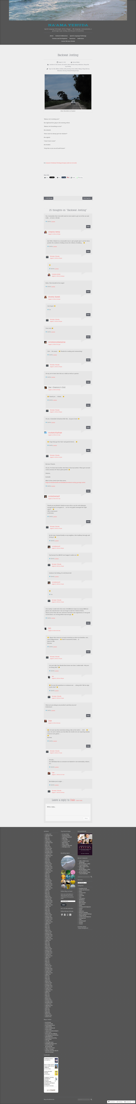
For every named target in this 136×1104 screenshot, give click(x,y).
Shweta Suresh (54, 297)
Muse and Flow (71, 64)
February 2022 (48, 880)
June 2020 (47, 909)
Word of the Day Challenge (51, 1033)
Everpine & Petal (49, 1023)
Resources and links (83, 912)
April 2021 (47, 895)
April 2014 (47, 1012)
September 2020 (48, 904)
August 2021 (48, 889)
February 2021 (48, 897)
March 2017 (48, 964)
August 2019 (48, 923)
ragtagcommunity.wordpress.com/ (53, 1030)
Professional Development (85, 906)
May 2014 (47, 1011)
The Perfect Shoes (66, 835)
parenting (69, 68)
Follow (63, 904)
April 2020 (47, 912)
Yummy (81, 923)
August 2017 (48, 957)
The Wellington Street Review (51, 1035)
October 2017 (48, 954)
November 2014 (48, 1002)
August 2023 (48, 856)
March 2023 (48, 862)
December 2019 (48, 917)
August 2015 (48, 991)
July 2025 (47, 837)
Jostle (65, 68)
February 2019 (48, 931)
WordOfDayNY (82, 921)
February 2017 (48, 965)
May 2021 (47, 893)
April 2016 (47, 979)
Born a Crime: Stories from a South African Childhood (49, 1066)
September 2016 (48, 972)
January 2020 (48, 916)
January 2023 (48, 865)
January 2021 (48, 899)
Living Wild (65, 839)
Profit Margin (48, 198)
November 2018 (48, 936)
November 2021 (48, 885)
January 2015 (48, 999)
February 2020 (48, 914)
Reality (76, 68)
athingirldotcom (49, 1036)
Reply (88, 226)
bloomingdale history (50, 1025)
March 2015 (48, 998)
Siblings (80, 68)
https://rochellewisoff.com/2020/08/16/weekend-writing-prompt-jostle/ (65, 482)
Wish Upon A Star (66, 846)
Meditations (81, 899)
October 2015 (48, 988)
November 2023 (48, 852)
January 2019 (48, 933)
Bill (49, 628)
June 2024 (47, 844)
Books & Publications (62, 36)
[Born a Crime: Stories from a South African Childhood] (56, 1068)
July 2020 (47, 907)
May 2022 (47, 876)
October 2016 (48, 971)
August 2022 (48, 872)
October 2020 (48, 903)
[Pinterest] (62, 914)
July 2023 (47, 858)
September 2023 (48, 855)
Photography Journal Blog (51, 1038)
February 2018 (48, 948)
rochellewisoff (54, 496)
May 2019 (47, 927)
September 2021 (48, 887)
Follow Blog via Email (66, 891)
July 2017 (47, 958)
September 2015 (48, 989)
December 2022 (48, 866)
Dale (50, 721)
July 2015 (47, 992)
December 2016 (48, 968)
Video (80, 919)
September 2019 (48, 921)
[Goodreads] (67, 914)
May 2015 (47, 995)
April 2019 (47, 929)
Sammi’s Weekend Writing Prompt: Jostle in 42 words (61, 163)
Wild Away (64, 838)
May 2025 (47, 838)
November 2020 (48, 902)
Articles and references (84, 889)
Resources (72, 38)
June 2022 (47, 875)
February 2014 (48, 1015)
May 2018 (47, 944)
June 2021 (47, 892)
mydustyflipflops (55, 433)
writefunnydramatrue (56, 342)
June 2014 (47, 1009)
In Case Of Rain (65, 834)
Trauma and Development (59, 38)
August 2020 (48, 906)
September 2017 (48, 955)
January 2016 (48, 984)
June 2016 (47, 977)
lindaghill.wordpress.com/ (51, 1043)
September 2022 (48, 871)
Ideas (80, 897)
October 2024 (48, 841)
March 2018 (48, 947)
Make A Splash (65, 844)
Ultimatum (59, 70)
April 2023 (47, 861)
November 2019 (48, 919)
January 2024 (48, 849)
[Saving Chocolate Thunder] (56, 1075)
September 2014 (48, 1005)
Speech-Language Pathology (78, 36)
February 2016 (48, 982)
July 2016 (47, 975)
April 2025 (47, 839)
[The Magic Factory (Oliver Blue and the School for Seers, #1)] (56, 1062)
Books (80, 891)
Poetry (76, 64)
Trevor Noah (48, 1068)
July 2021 (47, 890)
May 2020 (47, 910)
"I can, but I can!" (66, 841)
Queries (80, 908)
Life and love (64, 64)
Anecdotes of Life (53, 64)
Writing (69, 66)
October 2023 (48, 854)
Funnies (59, 64)
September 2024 (48, 842)
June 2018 (47, 943)
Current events (82, 892)
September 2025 (48, 835)
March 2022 (48, 879)
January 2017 (48, 967)
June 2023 (47, 859)
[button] (68, 862)
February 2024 (48, 848)
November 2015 (48, 987)
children (57, 68)
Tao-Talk (47, 1040)
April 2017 (47, 962)
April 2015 (47, 996)
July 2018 (47, 941)
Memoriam (81, 901)
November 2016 (48, 970)
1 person (53, 221)
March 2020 (48, 913)
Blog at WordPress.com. (49, 1099)
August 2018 (48, 940)
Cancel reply (79, 800)
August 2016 (48, 974)
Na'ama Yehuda (68, 25)
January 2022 (48, 882)
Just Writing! (48, 1022)
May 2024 (47, 845)
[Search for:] (84, 876)
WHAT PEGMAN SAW (50, 1028)
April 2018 (47, 945)
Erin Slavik (48, 1074)
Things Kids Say (85, 68)
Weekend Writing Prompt (73, 70)
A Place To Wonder (49, 1049)
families (61, 68)
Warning (65, 70)
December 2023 (48, 851)
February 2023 (48, 863)
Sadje (80, 861)
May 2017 (47, 961)
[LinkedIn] (70, 914)
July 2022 (47, 873)
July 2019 (47, 924)
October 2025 (48, 834)
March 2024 (48, 846)
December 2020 (48, 900)
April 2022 (47, 878)
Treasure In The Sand (67, 845)
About (51, 36)
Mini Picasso (65, 842)
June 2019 (47, 926)
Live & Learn (48, 1032)
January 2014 (48, 1016)
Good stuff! (81, 895)
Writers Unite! (48, 1029)
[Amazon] (65, 914)
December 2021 (48, 883)
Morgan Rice (48, 1060)
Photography (82, 904)
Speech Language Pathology (85, 914)
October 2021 (48, 886)
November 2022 (48, 868)
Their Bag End (87, 198)
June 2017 (47, 960)
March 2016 (48, 981)
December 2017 (48, 951)
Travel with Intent (49, 1042)
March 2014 (48, 1013)
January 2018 (48, 950)
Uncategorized (82, 918)
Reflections (81, 38)
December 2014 (48, 1001)
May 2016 (47, 978)
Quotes (80, 909)
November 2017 (48, 953)
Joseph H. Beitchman (50, 1085)
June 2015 (47, 994)
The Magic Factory (48, 1058)
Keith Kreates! (48, 1039)
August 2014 (48, 1006)
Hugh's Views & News (50, 1047)
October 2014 (48, 1004)
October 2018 (48, 937)
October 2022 (48, 869)
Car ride (53, 68)
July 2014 (47, 1008)
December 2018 (48, 934)
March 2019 (48, 930)
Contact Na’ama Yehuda (68, 41)
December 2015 (48, 985)
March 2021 (48, 896)
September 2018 (48, 938)
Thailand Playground (67, 837)
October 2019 (48, 920)
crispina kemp (54, 232)
